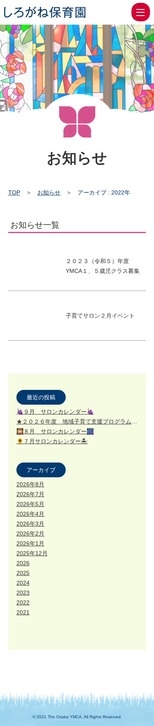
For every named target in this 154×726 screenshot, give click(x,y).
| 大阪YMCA (44, 12)
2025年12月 (32, 553)
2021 (23, 612)
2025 (23, 573)
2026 (23, 563)
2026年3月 (30, 523)
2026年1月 (30, 543)
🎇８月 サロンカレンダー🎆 (55, 431)
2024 (23, 582)
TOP (14, 192)
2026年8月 (30, 484)
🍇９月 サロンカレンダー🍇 (55, 411)
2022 (23, 602)
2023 (23, 592)
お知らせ (48, 192)
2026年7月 (30, 494)
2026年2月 (30, 533)
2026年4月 (30, 514)
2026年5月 (30, 504)
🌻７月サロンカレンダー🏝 (51, 441)
